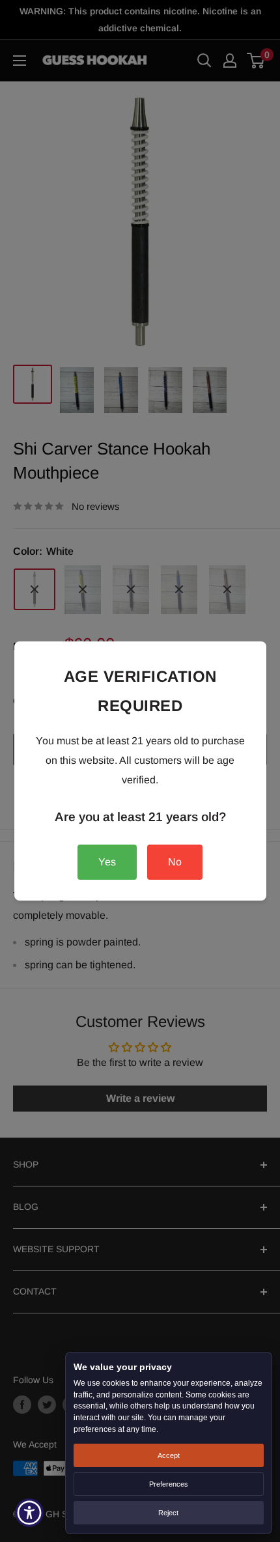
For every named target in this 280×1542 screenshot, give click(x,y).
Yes (107, 861)
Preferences (168, 1484)
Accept (169, 1455)
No (175, 861)
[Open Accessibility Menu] (29, 1513)
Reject (168, 1513)
